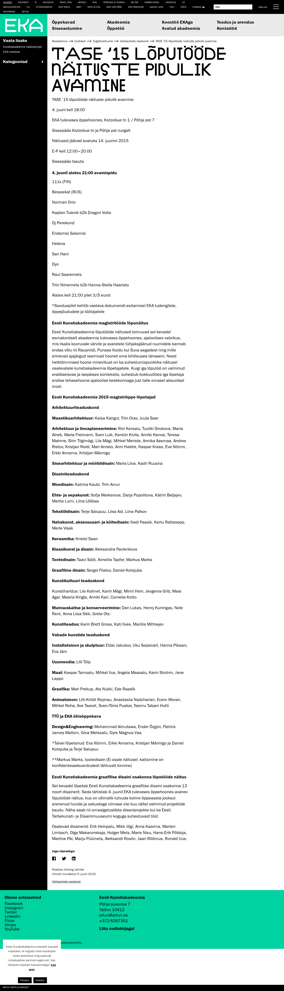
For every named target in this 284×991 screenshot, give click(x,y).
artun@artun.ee (113, 915)
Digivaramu (9, 11)
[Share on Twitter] (63, 859)
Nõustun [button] (24, 980)
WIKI (95, 2)
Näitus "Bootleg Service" (16, 987)
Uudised (7, 2)
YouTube (12, 929)
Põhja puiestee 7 (114, 904)
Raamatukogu (152, 2)
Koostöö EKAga (177, 22)
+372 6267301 (113, 920)
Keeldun (40, 980)
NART (78, 7)
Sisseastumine (67, 28)
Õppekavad (63, 22)
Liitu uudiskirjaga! (117, 928)
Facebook (14, 903)
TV (36, 2)
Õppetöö (116, 28)
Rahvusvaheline (11, 7)
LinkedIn (12, 916)
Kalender (23, 2)
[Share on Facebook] (53, 859)
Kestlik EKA (94, 7)
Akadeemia (118, 22)
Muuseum (48, 2)
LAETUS (25, 11)
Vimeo (10, 925)
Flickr (9, 921)
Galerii (134, 2)
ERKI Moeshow (136, 7)
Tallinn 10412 (111, 909)
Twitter (11, 912)
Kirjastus (171, 2)
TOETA (183, 7)
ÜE (183, 2)
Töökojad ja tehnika (114, 2)
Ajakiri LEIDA (156, 7)
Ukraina (196, 7)
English (262, 7)
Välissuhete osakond (66, 882)
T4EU (171, 7)
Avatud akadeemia (181, 28)
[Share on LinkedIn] (73, 859)
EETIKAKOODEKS (44, 7)
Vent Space (64, 7)
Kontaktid (227, 28)
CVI (28, 7)
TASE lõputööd (114, 7)
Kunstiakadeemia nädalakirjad (22, 47)
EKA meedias (11, 52)
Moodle (82, 2)
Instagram (14, 908)
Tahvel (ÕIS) (66, 2)
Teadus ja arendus (235, 22)
